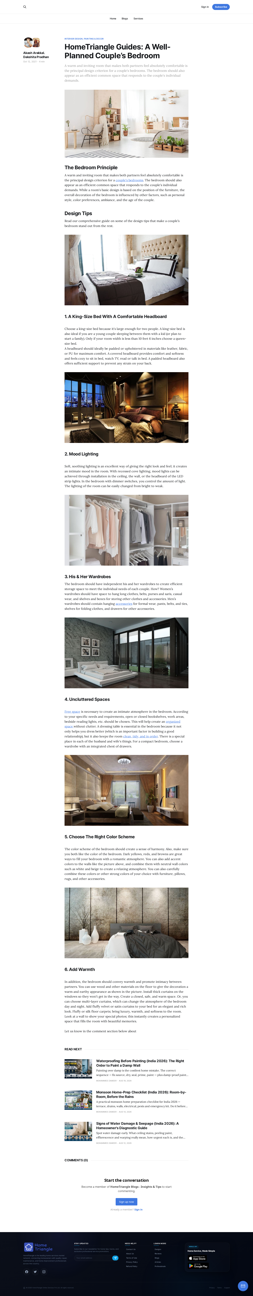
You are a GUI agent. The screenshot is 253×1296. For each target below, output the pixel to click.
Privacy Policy (132, 1262)
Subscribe (221, 6)
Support (227, 1288)
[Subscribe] (115, 1258)
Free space (72, 712)
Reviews (158, 1254)
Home (113, 18)
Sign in (205, 6)
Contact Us (130, 1249)
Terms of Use (131, 1258)
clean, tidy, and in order (140, 736)
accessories (124, 604)
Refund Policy (131, 1266)
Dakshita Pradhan (36, 57)
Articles (158, 1262)
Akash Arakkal (33, 53)
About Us (130, 1254)
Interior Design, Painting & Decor (84, 38)
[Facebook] (26, 1271)
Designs (158, 1249)
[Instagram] (43, 1271)
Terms (219, 1288)
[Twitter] (35, 1271)
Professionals (160, 1266)
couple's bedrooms (129, 180)
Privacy (212, 1288)
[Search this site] (24, 6)
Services (138, 18)
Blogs (125, 18)
